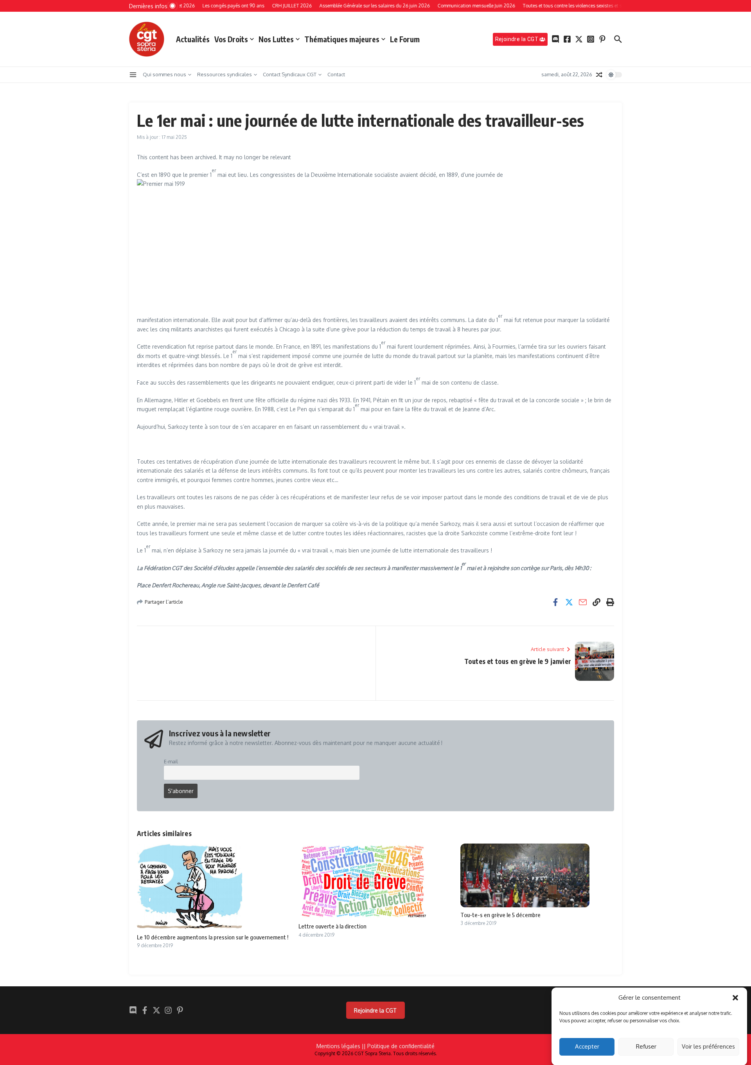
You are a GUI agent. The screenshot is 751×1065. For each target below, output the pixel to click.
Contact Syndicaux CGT (289, 74)
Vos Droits (231, 39)
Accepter (587, 1046)
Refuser (646, 1046)
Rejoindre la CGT (375, 1010)
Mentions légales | (340, 1046)
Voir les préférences (708, 1046)
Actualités (193, 39)
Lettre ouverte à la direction (332, 926)
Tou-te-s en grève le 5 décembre (500, 914)
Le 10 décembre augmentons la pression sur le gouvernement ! (212, 937)
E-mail (171, 761)
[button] (735, 998)
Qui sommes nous (164, 74)
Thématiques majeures (341, 39)
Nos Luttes (276, 39)
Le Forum (405, 39)
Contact (336, 74)
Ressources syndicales (224, 74)
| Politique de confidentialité (399, 1046)
